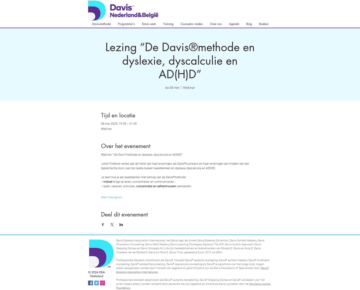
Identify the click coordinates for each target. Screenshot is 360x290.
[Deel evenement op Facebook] (103, 224)
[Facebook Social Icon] (90, 283)
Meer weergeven (111, 197)
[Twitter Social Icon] (96, 283)
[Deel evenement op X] (112, 224)
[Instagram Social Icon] (102, 283)
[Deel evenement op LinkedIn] (121, 224)
